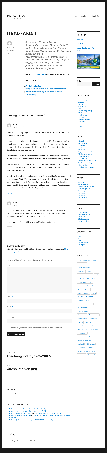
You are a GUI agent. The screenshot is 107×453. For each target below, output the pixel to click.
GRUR (80, 238)
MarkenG (81, 217)
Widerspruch (90, 344)
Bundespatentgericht (85, 275)
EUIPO (93, 278)
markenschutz (82, 318)
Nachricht (81, 122)
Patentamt (88, 322)
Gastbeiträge (94, 16)
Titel (86, 329)
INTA (80, 240)
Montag (80, 322)
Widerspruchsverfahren (86, 347)
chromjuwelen (83, 184)
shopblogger (82, 197)
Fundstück (82, 104)
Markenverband (83, 243)
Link (8, 53)
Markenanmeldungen (85, 304)
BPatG (89, 271)
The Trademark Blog (85, 163)
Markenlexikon (83, 219)
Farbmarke (81, 286)
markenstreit (94, 318)
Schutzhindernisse (84, 326)
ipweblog (81, 150)
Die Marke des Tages (41, 409)
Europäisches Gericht (85, 282)
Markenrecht (82, 315)
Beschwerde (82, 264)
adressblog (82, 182)
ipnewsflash (82, 212)
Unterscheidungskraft (85, 337)
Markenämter (83, 115)
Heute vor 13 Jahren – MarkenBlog (20, 420)
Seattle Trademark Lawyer (87, 161)
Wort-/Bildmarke (89, 351)
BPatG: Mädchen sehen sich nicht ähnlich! (48, 413)
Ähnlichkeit (91, 355)
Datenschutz (81, 44)
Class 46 (81, 141)
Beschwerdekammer (85, 267)
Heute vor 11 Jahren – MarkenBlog (20, 409)
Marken (80, 297)
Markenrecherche (78, 16)
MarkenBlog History (85, 111)
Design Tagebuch (84, 189)
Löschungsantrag (83, 293)
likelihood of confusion (86, 154)
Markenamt (89, 297)
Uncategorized (83, 124)
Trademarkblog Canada (86, 167)
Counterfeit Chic (83, 143)
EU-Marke (81, 278)
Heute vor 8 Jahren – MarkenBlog (20, 415)
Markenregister (93, 315)
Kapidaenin (82, 193)
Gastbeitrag (82, 106)
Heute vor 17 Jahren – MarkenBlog (20, 413)
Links (94, 286)
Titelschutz (94, 329)
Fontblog (81, 191)
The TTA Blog (83, 165)
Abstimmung (82, 100)
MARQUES (81, 245)
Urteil (80, 126)
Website (10, 317)
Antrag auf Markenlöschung (87, 260)
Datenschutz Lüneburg (86, 187)
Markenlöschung (83, 311)
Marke (94, 293)
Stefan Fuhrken (12, 48)
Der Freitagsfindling (40, 411)
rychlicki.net (82, 158)
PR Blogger (82, 195)
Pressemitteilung (39, 74)
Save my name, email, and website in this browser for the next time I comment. (36, 328)
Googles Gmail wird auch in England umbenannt (45, 89)
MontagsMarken (84, 119)
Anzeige (81, 102)
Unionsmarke (82, 333)
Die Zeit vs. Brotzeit (33, 86)
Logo (79, 289)
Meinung (81, 117)
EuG (87, 278)
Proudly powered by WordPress (27, 441)
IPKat (80, 148)
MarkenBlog (16, 15)
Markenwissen (83, 113)
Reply (10, 193)
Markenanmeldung (84, 300)
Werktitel (81, 344)
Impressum (81, 39)
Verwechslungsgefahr (85, 340)
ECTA (80, 236)
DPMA (96, 275)
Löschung (86, 289)
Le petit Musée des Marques (87, 152)
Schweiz (95, 326)
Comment (11, 265)
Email (10, 307)
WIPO (80, 351)
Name (10, 297)
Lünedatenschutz (84, 215)
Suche (79, 81)
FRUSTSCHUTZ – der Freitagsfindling (46, 420)
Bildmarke (81, 271)
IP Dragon (81, 145)
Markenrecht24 (83, 156)
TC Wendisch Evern (84, 221)
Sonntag (80, 329)
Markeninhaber (83, 307)
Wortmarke (81, 355)
